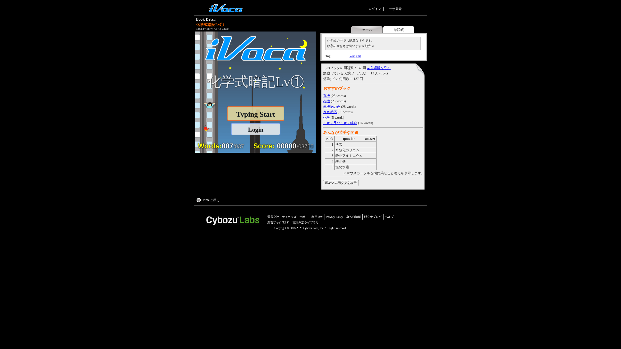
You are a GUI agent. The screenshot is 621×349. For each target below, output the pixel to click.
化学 (358, 56)
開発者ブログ (373, 217)
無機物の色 (331, 107)
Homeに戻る (210, 200)
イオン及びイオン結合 (340, 123)
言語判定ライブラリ (306, 222)
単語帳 (399, 30)
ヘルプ (389, 217)
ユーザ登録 (394, 9)
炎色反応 (330, 112)
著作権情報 (353, 217)
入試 (352, 56)
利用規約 (317, 217)
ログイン (374, 9)
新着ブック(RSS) (278, 222)
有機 (326, 96)
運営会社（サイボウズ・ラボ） (287, 217)
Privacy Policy (334, 217)
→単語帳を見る (379, 68)
